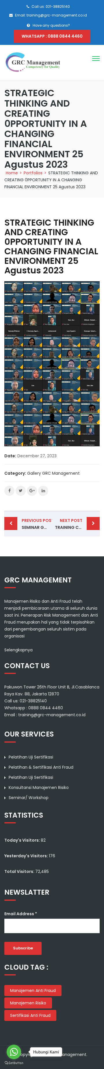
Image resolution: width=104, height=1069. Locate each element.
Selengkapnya (18, 650)
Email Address (20, 914)
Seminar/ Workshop (29, 798)
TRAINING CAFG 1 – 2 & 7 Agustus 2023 (77, 524)
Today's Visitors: (22, 840)
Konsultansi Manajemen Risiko (39, 787)
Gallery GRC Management (53, 473)
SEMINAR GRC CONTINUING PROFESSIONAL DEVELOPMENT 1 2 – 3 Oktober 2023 (37, 524)
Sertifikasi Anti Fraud (30, 1015)
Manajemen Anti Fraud (33, 990)
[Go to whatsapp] (14, 1052)
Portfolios (33, 173)
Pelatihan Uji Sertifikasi (31, 757)
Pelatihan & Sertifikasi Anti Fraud (41, 767)
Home (12, 173)
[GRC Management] (33, 62)
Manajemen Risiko (28, 1003)
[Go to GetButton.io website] (14, 1063)
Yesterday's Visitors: (26, 856)
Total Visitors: (19, 871)
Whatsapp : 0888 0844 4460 (52, 36)
